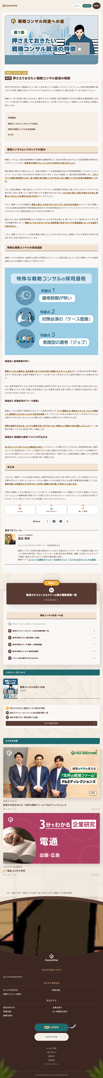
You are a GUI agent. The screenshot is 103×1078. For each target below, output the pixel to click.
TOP (8, 893)
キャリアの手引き (10, 990)
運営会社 (51, 1056)
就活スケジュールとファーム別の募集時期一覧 (29, 712)
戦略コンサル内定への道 (32, 893)
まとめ (11, 134)
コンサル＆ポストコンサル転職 (82, 559)
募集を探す (8, 1015)
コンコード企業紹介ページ (39, 559)
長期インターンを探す (12, 994)
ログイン (77, 6)
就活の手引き (16, 893)
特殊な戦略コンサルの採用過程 (21, 129)
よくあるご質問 (51, 1048)
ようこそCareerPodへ (13, 976)
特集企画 (56, 990)
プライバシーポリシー (51, 1064)
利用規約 (51, 1060)
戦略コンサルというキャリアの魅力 (23, 123)
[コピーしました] (67, 521)
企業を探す (57, 1007)
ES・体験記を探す (60, 1011)
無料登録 (87, 6)
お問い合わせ (51, 1052)
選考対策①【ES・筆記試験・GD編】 (24, 717)
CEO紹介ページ (60, 559)
